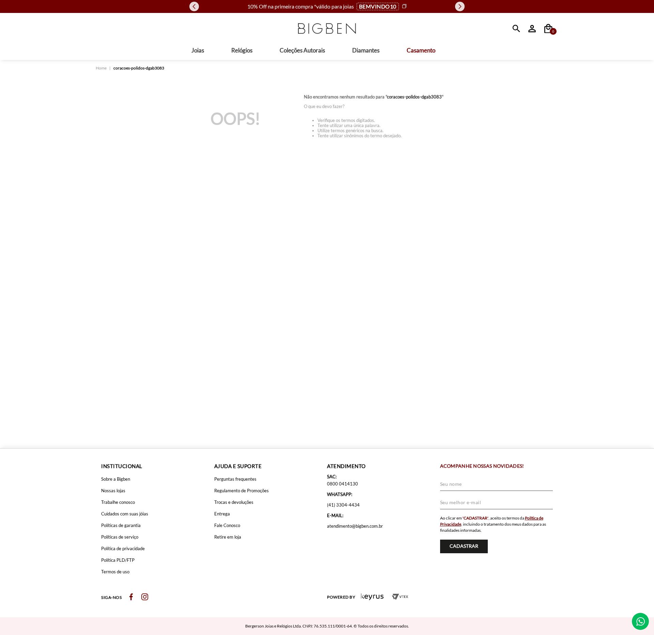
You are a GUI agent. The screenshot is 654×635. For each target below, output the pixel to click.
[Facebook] (131, 597)
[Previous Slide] (194, 6)
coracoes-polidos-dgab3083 (138, 68)
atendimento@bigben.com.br (355, 526)
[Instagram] (145, 597)
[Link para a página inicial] (101, 68)
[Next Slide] (460, 6)
